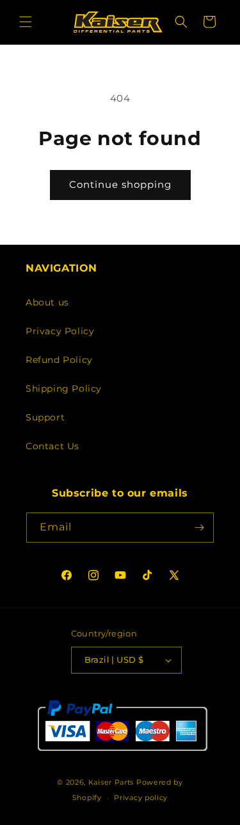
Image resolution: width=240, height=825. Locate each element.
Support (45, 417)
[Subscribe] (199, 528)
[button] (26, 22)
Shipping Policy (64, 388)
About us (47, 302)
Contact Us (52, 446)
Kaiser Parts (111, 782)
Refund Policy (59, 360)
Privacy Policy (60, 331)
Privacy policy (141, 797)
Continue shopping (120, 184)
